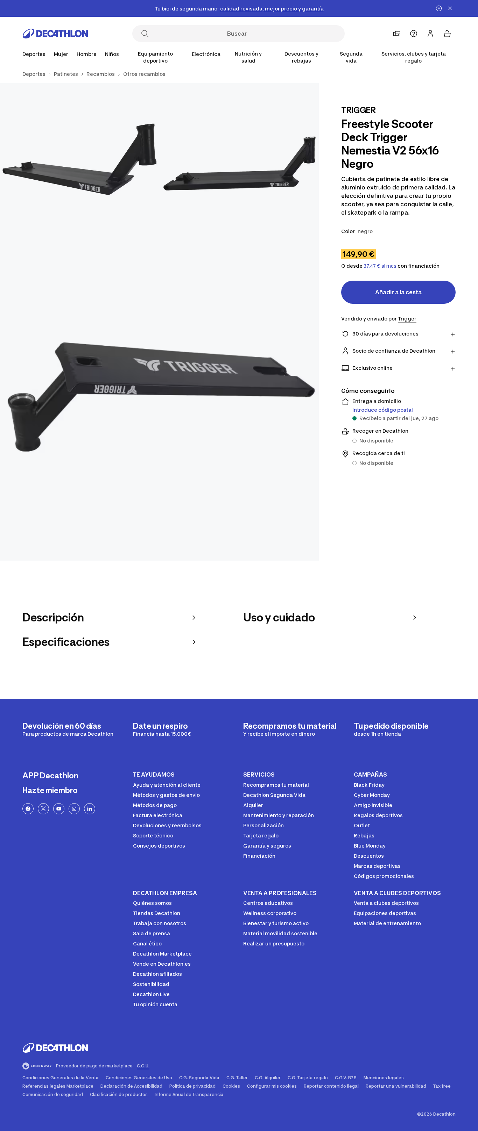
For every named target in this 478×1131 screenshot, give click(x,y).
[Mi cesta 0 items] (447, 33)
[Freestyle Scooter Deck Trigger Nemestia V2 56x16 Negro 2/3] (79, 162)
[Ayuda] (413, 33)
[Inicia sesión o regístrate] (430, 33)
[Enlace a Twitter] (43, 808)
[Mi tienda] (396, 33)
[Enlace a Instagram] (74, 808)
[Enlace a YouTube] (58, 808)
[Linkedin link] (89, 808)
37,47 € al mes (380, 266)
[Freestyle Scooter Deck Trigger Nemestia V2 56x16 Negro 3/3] (159, 401)
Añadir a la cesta (398, 292)
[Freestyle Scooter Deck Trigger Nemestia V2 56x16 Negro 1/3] (238, 162)
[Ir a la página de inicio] (55, 33)
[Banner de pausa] (438, 8)
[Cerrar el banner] (450, 8)
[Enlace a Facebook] (28, 808)
